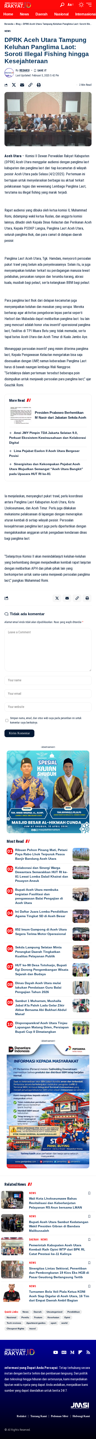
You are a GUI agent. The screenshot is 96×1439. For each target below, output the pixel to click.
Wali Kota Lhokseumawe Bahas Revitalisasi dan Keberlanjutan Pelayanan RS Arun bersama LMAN (55, 1203)
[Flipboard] (80, 1352)
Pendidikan (73, 1312)
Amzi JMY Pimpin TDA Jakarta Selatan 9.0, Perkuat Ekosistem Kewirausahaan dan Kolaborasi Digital (47, 437)
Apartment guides (36, 1323)
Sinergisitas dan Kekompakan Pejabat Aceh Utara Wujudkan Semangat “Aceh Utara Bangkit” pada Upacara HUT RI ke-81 (46, 469)
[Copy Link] (30, 85)
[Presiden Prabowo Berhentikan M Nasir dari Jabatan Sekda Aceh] (20, 415)
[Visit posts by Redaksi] (9, 72)
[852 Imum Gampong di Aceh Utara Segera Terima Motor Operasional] (81, 934)
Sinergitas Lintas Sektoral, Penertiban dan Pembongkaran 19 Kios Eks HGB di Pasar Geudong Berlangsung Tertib (59, 1273)
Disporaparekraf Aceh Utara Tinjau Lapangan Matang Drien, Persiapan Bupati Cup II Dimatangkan (42, 1027)
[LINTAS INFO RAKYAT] (17, 5)
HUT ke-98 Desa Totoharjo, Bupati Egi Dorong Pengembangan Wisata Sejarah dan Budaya (41, 969)
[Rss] (88, 1352)
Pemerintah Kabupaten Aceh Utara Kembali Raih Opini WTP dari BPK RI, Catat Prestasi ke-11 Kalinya (57, 1249)
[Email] (22, 85)
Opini (67, 1317)
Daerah (34, 1239)
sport (53, 1323)
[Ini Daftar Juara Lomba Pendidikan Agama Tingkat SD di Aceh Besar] (81, 916)
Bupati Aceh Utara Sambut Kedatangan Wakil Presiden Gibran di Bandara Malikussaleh (58, 1226)
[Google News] (64, 1352)
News (7, 31)
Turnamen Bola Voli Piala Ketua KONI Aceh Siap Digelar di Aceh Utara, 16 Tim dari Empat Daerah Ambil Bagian (59, 1296)
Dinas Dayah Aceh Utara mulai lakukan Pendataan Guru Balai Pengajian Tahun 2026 (38, 987)
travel (32, 1328)
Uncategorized (54, 1312)
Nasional (11, 1317)
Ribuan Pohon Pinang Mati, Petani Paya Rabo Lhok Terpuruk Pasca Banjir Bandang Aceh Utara (41, 854)
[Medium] (72, 1352)
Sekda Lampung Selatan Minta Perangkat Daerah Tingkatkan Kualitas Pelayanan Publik (38, 951)
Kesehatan (53, 1317)
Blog (18, 24)
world (64, 1323)
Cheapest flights (15, 1328)
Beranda (8, 24)
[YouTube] (55, 1352)
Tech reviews (14, 1323)
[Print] (38, 85)
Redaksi (24, 70)
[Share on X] (14, 85)
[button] (62, 5)
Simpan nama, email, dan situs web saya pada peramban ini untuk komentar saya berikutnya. (45, 720)
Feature (38, 1317)
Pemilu (25, 1317)
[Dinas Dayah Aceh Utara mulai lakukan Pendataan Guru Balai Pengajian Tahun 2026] (81, 987)
